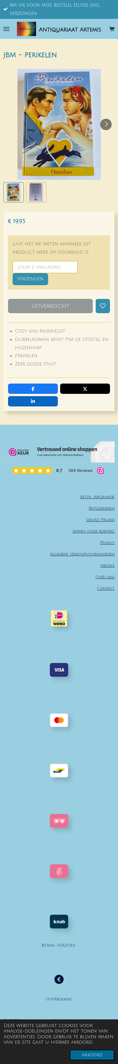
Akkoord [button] (92, 1055)
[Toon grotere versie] (59, 821)
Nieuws (107, 565)
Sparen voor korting (93, 531)
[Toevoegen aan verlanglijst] (103, 306)
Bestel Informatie (97, 497)
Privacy (107, 543)
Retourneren (101, 508)
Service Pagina (100, 520)
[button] (13, 192)
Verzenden (30, 278)
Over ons (105, 577)
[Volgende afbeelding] (106, 124)
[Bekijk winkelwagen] (111, 29)
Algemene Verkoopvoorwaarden (82, 554)
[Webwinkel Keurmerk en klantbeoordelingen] (59, 453)
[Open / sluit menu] (6, 29)
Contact (106, 588)
